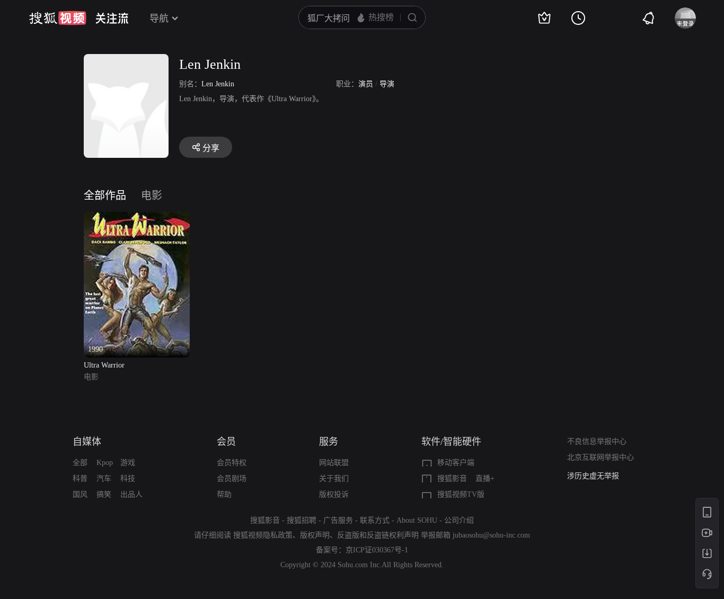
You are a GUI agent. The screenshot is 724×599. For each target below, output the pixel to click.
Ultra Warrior (104, 365)
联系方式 (375, 520)
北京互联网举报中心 (600, 457)
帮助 (224, 494)
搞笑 (103, 494)
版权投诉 (334, 494)
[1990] (137, 217)
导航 (159, 18)
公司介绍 (459, 520)
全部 (80, 463)
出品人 (131, 494)
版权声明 (315, 535)
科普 (80, 478)
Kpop (104, 463)
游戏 (127, 463)
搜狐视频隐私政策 (263, 535)
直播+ (485, 478)
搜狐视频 (57, 18)
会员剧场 (231, 478)
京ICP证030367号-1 (377, 550)
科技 (127, 478)
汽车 (103, 478)
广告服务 (338, 520)
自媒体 (87, 441)
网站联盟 (334, 463)
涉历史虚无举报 (593, 476)
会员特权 (231, 463)
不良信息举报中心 (596, 441)
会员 (226, 441)
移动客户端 (455, 463)
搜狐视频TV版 (460, 494)
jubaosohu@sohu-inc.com (491, 535)
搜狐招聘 (301, 520)
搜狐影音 (452, 478)
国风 (80, 494)
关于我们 (334, 478)
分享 (210, 148)
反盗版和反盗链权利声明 (378, 535)
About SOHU (416, 520)
